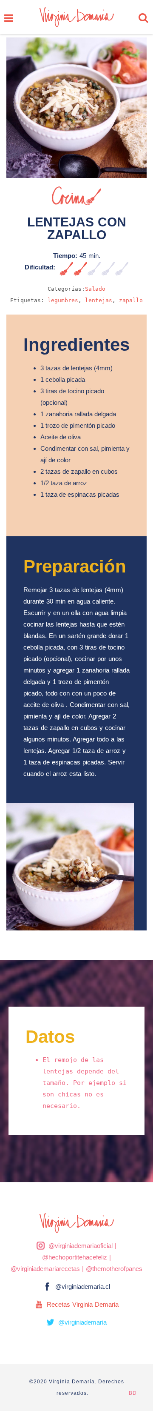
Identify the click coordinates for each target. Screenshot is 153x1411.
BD (133, 1393)
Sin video (145, 199)
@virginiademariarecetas (45, 1268)
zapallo (131, 300)
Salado (95, 289)
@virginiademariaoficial (80, 1245)
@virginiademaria (82, 1322)
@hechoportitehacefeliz (74, 1257)
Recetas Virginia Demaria (83, 1304)
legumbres (63, 300)
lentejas (98, 300)
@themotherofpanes (114, 1268)
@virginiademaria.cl (82, 1286)
